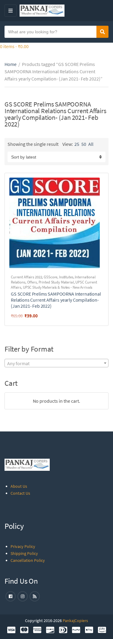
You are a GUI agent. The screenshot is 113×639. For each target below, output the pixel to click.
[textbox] (56, 363)
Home (11, 64)
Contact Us (20, 493)
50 (83, 144)
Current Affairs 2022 (26, 277)
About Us (19, 486)
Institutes (66, 277)
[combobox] (56, 363)
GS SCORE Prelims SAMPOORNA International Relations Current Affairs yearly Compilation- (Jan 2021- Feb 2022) (56, 300)
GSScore (50, 277)
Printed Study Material (56, 282)
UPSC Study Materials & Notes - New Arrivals (57, 287)
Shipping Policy (24, 553)
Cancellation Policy (28, 560)
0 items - (14, 46)
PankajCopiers (75, 620)
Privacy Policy (23, 546)
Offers (32, 282)
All (90, 144)
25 (76, 144)
